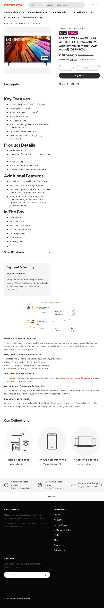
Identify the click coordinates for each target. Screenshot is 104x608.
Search (57, 514)
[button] (98, 5)
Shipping (73, 59)
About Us (58, 519)
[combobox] (56, 5)
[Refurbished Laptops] (85, 441)
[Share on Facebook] (72, 84)
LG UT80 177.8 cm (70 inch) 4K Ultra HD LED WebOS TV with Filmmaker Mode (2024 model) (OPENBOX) (26, 24)
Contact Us (59, 545)
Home (6, 24)
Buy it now (79, 75)
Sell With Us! (60, 550)
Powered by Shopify (24, 598)
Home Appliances (18, 459)
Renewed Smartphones (52, 459)
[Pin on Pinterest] (77, 84)
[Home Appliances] (18, 441)
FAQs (56, 535)
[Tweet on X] (67, 84)
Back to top (52, 496)
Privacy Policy (60, 525)
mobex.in (62, 28)
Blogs (56, 540)
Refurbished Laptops (85, 459)
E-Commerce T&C (62, 530)
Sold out (87, 68)
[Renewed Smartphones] (52, 441)
